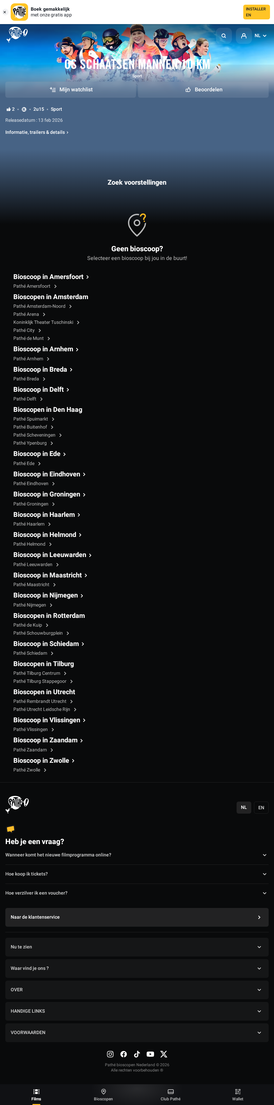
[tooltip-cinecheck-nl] (24, 109)
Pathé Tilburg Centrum (37, 673)
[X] (164, 1054)
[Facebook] (124, 1054)
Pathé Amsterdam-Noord (39, 306)
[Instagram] (110, 1054)
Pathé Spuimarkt (31, 419)
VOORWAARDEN (28, 1032)
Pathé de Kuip (28, 625)
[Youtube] (150, 1054)
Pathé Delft (25, 398)
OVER (17, 989)
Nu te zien (21, 946)
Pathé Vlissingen (31, 729)
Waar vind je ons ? (30, 968)
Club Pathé (170, 1099)
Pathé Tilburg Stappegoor (40, 681)
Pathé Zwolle (27, 769)
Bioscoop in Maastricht (47, 575)
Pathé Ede (24, 463)
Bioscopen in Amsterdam (50, 297)
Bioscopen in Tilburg (43, 664)
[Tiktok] (137, 1054)
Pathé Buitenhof (30, 427)
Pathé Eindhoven (31, 483)
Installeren (256, 12)
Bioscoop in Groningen (46, 494)
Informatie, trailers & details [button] (35, 132)
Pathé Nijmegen (30, 605)
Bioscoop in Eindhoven (46, 474)
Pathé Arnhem (28, 358)
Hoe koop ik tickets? (26, 874)
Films (36, 1099)
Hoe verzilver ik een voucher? (36, 893)
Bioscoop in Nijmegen (45, 595)
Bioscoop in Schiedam (46, 644)
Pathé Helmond (29, 544)
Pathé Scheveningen (34, 435)
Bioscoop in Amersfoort (48, 277)
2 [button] (13, 109)
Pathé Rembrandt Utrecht (40, 701)
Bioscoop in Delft (38, 390)
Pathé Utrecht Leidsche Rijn (42, 709)
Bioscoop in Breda (40, 370)
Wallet (237, 1099)
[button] (224, 36)
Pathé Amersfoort (32, 286)
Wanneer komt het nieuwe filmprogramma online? (58, 854)
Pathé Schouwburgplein (38, 633)
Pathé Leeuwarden (33, 564)
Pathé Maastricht (31, 584)
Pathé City (24, 330)
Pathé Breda (26, 378)
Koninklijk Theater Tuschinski (43, 322)
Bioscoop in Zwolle (41, 761)
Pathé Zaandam (30, 749)
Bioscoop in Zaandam (45, 740)
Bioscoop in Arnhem (43, 349)
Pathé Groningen (31, 504)
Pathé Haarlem (29, 524)
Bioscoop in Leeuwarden (49, 555)
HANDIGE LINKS (28, 1011)
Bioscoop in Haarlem (44, 515)
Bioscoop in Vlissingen (46, 720)
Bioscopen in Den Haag (47, 410)
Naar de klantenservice (35, 917)
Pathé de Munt (29, 338)
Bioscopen (103, 1099)
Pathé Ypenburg (30, 443)
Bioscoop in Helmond (44, 535)
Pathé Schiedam (30, 653)
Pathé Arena (26, 314)
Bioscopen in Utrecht (44, 692)
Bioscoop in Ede (36, 454)
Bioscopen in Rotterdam (49, 616)
